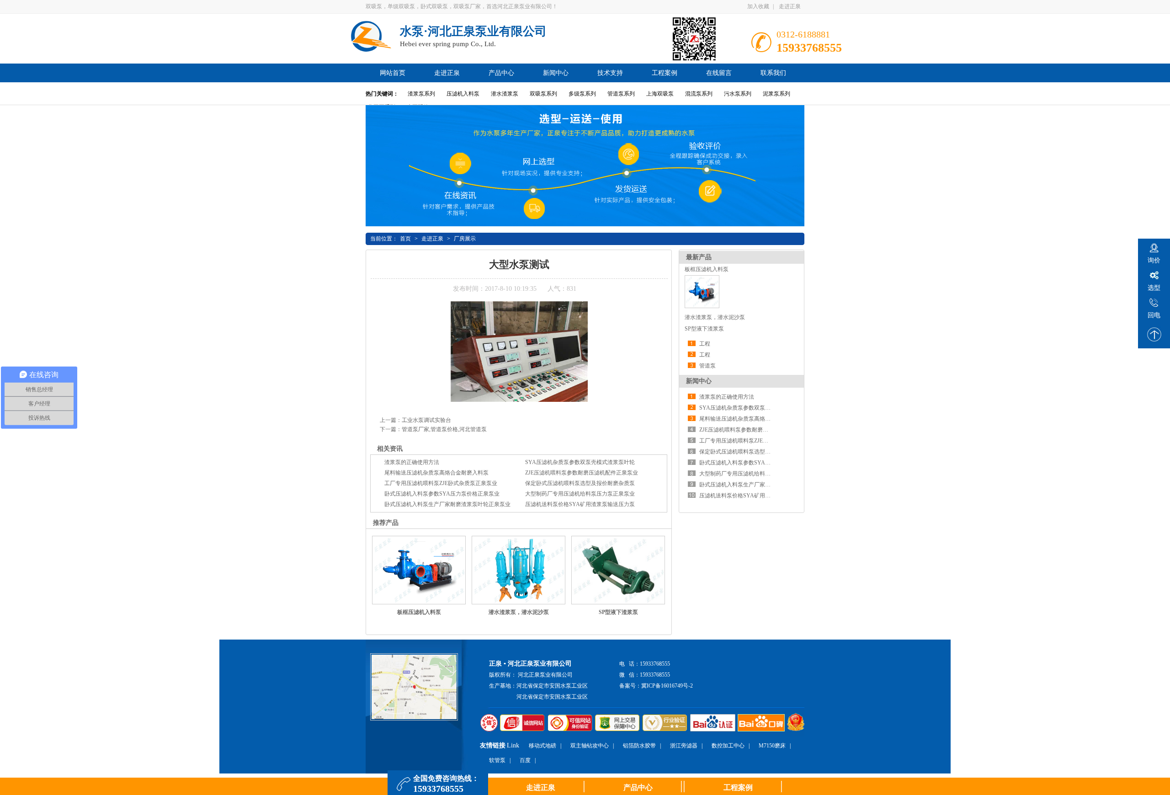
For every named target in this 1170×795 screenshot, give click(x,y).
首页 (405, 238)
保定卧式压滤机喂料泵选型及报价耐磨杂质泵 (754, 451)
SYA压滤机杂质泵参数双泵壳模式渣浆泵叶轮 (754, 408)
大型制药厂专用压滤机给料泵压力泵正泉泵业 (754, 473)
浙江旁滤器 (683, 745)
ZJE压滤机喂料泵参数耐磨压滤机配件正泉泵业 (755, 430)
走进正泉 (790, 6)
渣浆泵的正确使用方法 (726, 397)
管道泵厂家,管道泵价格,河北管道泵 (444, 429)
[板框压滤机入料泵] (702, 306)
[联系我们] (414, 718)
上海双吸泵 (660, 94)
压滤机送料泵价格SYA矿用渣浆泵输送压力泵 (754, 495)
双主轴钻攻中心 (589, 745)
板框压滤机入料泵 (707, 269)
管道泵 (707, 366)
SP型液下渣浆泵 (704, 328)
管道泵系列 (621, 94)
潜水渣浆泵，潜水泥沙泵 (715, 317)
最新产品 (699, 257)
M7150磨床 (772, 745)
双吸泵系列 (543, 94)
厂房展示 (465, 238)
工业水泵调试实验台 (426, 420)
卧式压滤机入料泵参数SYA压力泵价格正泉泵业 (756, 462)
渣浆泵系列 (421, 94)
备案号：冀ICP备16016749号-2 (656, 686)
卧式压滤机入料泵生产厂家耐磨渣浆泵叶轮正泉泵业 (762, 484)
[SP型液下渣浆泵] (618, 570)
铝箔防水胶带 (639, 745)
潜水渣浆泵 (504, 94)
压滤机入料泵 (463, 94)
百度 (525, 760)
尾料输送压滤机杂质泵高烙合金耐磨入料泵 (751, 419)
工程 (704, 344)
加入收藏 (758, 6)
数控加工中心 (728, 745)
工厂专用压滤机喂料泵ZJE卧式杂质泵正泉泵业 (755, 441)
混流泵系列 (699, 94)
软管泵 (497, 760)
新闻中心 (699, 381)
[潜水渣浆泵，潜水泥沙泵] (518, 570)
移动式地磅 (542, 745)
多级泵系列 (582, 94)
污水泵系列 (737, 94)
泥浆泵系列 (776, 94)
